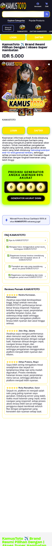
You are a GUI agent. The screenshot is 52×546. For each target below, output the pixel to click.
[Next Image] (49, 86)
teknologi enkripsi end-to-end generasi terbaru (26, 151)
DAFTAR (39, 37)
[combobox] (23, 14)
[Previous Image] (2, 86)
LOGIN (13, 37)
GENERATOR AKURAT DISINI (26, 198)
